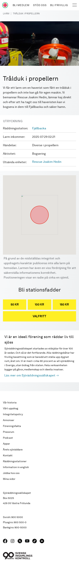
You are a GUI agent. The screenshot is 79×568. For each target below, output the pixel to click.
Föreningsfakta (12, 426)
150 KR (64, 304)
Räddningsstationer (14, 461)
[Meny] (74, 5)
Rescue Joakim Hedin (46, 161)
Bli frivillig (59, 5)
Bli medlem (21, 5)
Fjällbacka (39, 128)
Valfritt (39, 316)
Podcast (8, 437)
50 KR (15, 304)
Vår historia (10, 402)
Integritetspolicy (13, 414)
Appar (6, 443)
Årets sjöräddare (13, 449)
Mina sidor (9, 478)
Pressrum (8, 431)
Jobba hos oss (11, 473)
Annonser (8, 420)
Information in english (16, 467)
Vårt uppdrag (10, 408)
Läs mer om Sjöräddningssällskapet (29, 375)
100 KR (39, 304)
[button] (39, 206)
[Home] (5, 5)
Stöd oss (40, 5)
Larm (6, 13)
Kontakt (7, 455)
